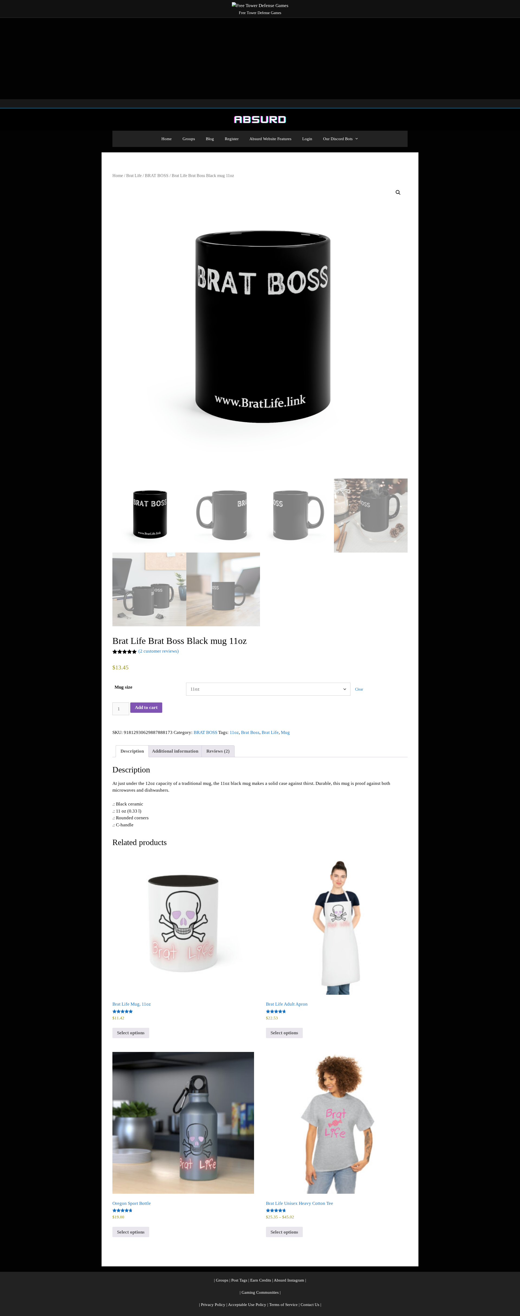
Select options (131, 1032)
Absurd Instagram (289, 1280)
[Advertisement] (260, 59)
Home (166, 139)
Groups (189, 139)
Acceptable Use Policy (247, 1304)
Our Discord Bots (338, 139)
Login (307, 139)
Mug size (123, 687)
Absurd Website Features (270, 139)
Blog (210, 139)
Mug (285, 732)
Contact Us (310, 1304)
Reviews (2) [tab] (218, 751)
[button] (398, 192)
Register (232, 139)
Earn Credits (260, 1280)
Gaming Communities (260, 1292)
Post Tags (239, 1280)
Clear (359, 689)
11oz (234, 732)
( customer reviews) (158, 651)
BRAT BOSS (156, 175)
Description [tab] (132, 751)
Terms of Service (283, 1304)
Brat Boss (250, 732)
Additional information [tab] (175, 751)
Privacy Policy (213, 1304)
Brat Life (134, 175)
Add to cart (146, 707)
